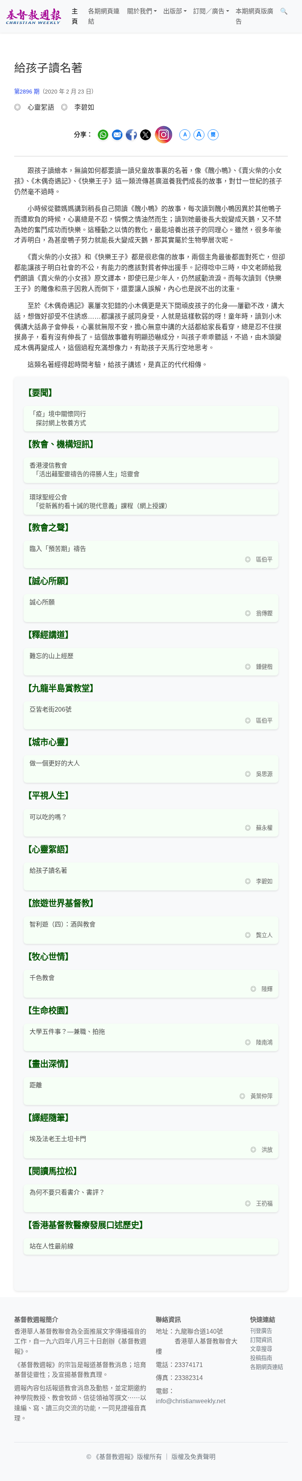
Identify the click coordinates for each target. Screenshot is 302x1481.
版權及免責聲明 (193, 1456)
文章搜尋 (261, 1349)
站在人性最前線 (51, 1246)
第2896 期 (26, 91)
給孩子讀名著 (48, 870)
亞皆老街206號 (50, 709)
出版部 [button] (172, 11)
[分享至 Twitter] (145, 134)
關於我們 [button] (139, 11)
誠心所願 (42, 602)
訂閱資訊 (261, 1340)
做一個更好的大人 (54, 763)
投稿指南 (261, 1358)
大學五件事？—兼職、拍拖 (67, 1031)
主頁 (75, 16)
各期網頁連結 (104, 16)
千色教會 (42, 977)
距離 (35, 1085)
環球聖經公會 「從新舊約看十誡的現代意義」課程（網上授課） (100, 501)
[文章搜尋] (294, 16)
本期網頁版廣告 (254, 16)
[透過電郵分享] (117, 134)
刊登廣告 (261, 1331)
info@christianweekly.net (190, 1401)
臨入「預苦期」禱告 (57, 548)
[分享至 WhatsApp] (103, 134)
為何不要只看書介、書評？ (67, 1192)
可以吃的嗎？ (48, 817)
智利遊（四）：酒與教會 (62, 924)
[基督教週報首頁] (33, 16)
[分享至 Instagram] (163, 134)
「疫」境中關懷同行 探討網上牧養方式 (57, 418)
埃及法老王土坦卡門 (57, 1139)
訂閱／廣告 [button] (209, 11)
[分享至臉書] (131, 134)
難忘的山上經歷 (51, 656)
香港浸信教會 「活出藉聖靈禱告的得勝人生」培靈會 (84, 469)
